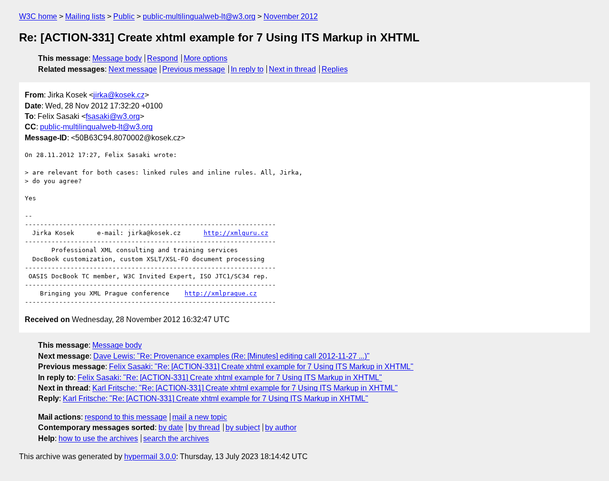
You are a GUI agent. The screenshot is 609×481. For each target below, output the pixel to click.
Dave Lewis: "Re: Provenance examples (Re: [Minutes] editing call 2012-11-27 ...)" (231, 356)
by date (170, 427)
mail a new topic (199, 417)
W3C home (38, 16)
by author (280, 427)
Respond (162, 58)
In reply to (247, 69)
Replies (335, 69)
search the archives (176, 438)
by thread (204, 427)
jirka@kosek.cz (119, 95)
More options (205, 58)
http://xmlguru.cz (236, 232)
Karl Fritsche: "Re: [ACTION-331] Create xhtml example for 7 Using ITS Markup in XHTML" (245, 388)
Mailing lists (85, 16)
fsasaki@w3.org (113, 116)
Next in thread (292, 69)
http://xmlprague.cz (221, 293)
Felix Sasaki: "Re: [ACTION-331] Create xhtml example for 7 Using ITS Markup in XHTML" (261, 367)
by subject (243, 427)
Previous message (193, 69)
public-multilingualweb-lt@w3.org (199, 16)
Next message (132, 69)
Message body (117, 58)
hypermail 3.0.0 (150, 456)
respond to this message (126, 417)
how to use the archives (98, 438)
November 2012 (291, 16)
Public (124, 16)
